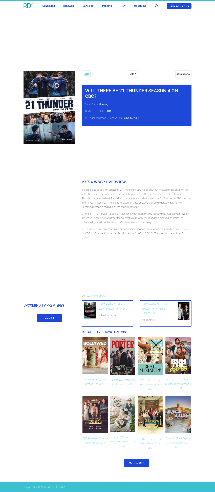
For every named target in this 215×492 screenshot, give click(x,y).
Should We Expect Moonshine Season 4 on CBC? (123, 441)
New (122, 5)
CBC (86, 74)
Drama (94, 295)
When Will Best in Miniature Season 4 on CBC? (150, 384)
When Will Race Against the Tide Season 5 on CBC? (178, 443)
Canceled (87, 5)
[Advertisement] (107, 38)
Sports (102, 295)
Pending (107, 5)
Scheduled (48, 5)
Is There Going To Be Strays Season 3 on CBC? (150, 443)
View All (49, 318)
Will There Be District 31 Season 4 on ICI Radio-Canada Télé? (154, 308)
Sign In (173, 6)
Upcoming (140, 5)
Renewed (68, 5)
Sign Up (184, 6)
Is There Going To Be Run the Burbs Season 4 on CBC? (178, 384)
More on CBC (136, 463)
